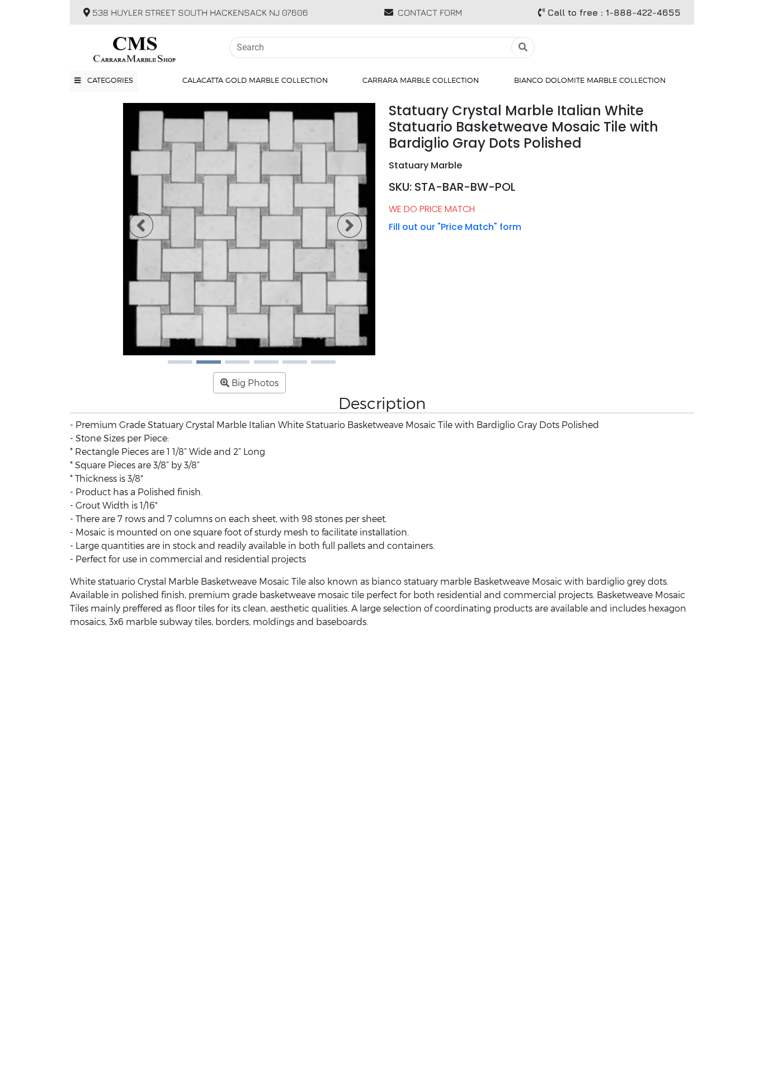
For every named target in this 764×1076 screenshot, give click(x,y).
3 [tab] (230, 366)
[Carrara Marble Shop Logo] (143, 47)
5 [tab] (288, 366)
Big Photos (254, 382)
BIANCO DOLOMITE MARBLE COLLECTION (590, 80)
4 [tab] (259, 366)
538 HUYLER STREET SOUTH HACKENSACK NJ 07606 (199, 12)
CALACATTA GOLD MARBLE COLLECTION (255, 80)
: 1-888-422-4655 (614, 12)
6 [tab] (316, 366)
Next (342, 229)
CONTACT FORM (430, 12)
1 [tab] (173, 366)
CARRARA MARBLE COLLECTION (420, 80)
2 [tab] (201, 366)
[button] (104, 81)
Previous (134, 229)
